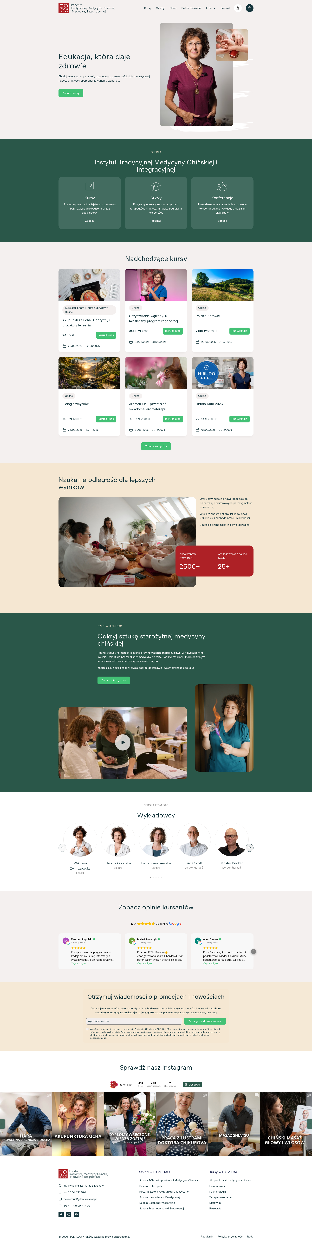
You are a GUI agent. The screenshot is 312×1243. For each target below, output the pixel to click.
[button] (123, 743)
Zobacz (89, 220)
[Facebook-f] (61, 1214)
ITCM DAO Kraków (80, 1236)
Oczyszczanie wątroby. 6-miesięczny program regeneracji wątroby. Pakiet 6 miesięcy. (153, 321)
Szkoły (160, 8)
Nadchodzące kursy (156, 259)
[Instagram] (68, 1214)
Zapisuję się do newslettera (204, 1021)
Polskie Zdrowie (208, 316)
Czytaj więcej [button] (78, 963)
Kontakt (225, 8)
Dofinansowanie (191, 8)
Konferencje (222, 198)
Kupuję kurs (106, 335)
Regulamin (207, 1236)
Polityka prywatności (230, 1236)
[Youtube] (76, 1214)
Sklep (172, 8)
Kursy (147, 8)
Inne (209, 8)
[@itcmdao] (113, 1084)
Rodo (250, 1236)
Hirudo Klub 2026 (209, 404)
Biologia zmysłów (75, 404)
